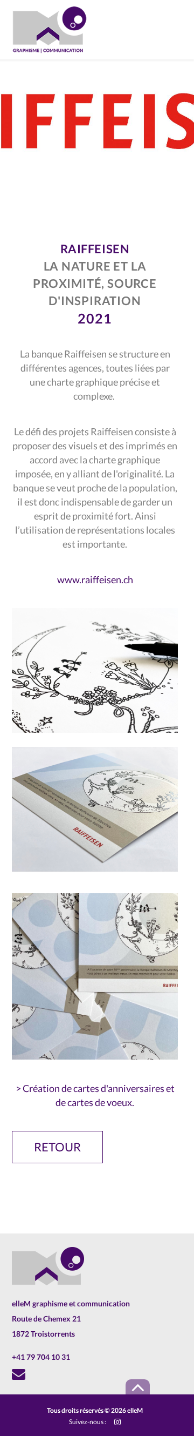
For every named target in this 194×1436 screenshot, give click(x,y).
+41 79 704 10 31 (41, 1356)
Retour (57, 1147)
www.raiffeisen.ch (95, 579)
